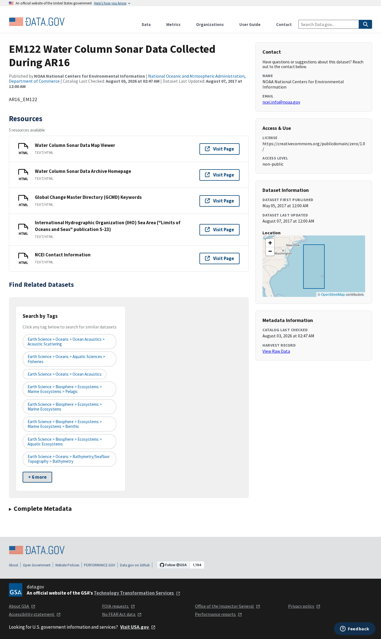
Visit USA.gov (135, 627)
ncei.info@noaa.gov (281, 102)
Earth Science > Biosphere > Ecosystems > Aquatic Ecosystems (65, 442)
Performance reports (216, 614)
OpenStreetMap (333, 294)
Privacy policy (301, 606)
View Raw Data (276, 351)
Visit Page (223, 149)
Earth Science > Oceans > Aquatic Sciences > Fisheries (66, 359)
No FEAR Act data (119, 614)
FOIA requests (115, 606)
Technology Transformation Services (134, 593)
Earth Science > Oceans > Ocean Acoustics (65, 374)
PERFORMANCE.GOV (99, 565)
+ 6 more (37, 477)
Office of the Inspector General (225, 606)
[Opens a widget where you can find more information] (354, 629)
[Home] (37, 21)
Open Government (36, 565)
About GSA (19, 606)
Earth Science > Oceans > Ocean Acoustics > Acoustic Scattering (66, 342)
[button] (270, 243)
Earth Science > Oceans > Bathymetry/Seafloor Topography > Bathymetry (69, 459)
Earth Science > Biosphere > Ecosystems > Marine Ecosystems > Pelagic (65, 389)
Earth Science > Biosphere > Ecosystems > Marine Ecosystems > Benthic (65, 424)
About (13, 565)
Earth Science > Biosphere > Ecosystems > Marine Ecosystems (65, 407)
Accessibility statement (32, 614)
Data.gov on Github (135, 565)
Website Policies (67, 565)
